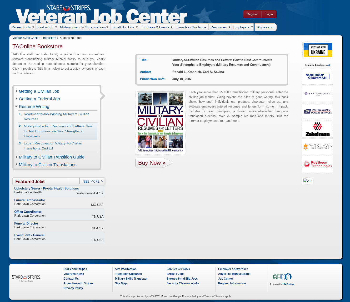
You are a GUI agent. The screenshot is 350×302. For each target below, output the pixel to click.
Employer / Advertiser (233, 269)
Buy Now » (151, 162)
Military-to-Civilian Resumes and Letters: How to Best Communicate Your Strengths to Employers (58, 131)
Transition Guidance (191, 27)
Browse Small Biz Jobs (182, 278)
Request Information (232, 283)
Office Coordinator (27, 212)
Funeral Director (26, 223)
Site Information (125, 269)
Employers (241, 27)
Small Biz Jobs (123, 27)
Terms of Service (214, 296)
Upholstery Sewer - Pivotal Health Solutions (46, 188)
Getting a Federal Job (39, 99)
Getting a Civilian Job (39, 91)
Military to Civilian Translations (47, 164)
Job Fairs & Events (155, 27)
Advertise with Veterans (234, 274)
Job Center (225, 278)
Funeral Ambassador (29, 200)
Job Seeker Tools (178, 269)
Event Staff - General (29, 235)
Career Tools (21, 27)
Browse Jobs (176, 274)
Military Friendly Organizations (83, 27)
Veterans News (74, 274)
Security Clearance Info (183, 283)
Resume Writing (34, 106)
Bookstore (49, 38)
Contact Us (71, 278)
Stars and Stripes (75, 269)
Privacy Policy (73, 288)
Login (269, 14)
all (328, 65)
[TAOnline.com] (282, 279)
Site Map (121, 283)
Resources (218, 27)
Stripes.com (266, 27)
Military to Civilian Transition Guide (52, 157)
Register (252, 14)
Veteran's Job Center (26, 38)
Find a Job (45, 27)
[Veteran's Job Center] (101, 17)
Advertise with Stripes (79, 283)
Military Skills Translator (131, 278)
